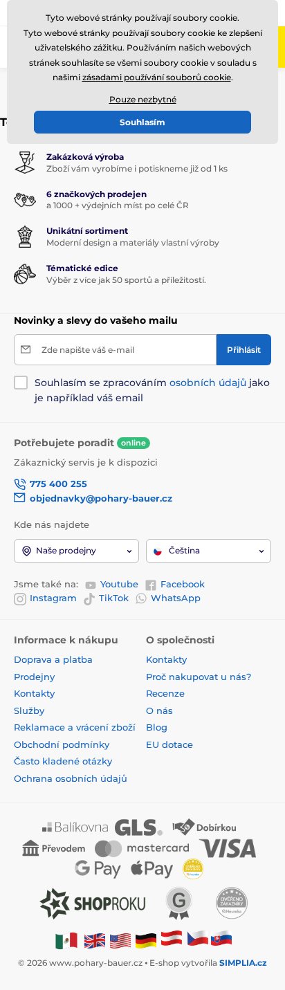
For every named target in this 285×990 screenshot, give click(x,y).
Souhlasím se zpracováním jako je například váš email (152, 390)
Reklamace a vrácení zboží (76, 727)
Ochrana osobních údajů (70, 778)
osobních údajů (207, 382)
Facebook (182, 583)
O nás (159, 710)
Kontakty (34, 693)
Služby (29, 710)
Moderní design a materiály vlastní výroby (132, 242)
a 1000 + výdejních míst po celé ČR (117, 205)
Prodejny (34, 676)
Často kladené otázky (63, 761)
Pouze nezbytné (142, 99)
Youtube (119, 583)
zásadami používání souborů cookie (156, 77)
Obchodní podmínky (61, 744)
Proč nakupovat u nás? (198, 676)
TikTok (114, 597)
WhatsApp (176, 597)
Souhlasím (142, 122)
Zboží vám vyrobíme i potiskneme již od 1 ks (137, 168)
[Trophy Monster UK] (94, 940)
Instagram (53, 597)
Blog (156, 727)
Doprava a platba (53, 659)
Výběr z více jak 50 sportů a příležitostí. (126, 280)
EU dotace (169, 744)
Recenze (165, 693)
